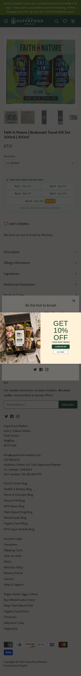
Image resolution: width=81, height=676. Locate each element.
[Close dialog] (2, 314)
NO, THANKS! (61, 352)
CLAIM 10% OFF (60, 347)
